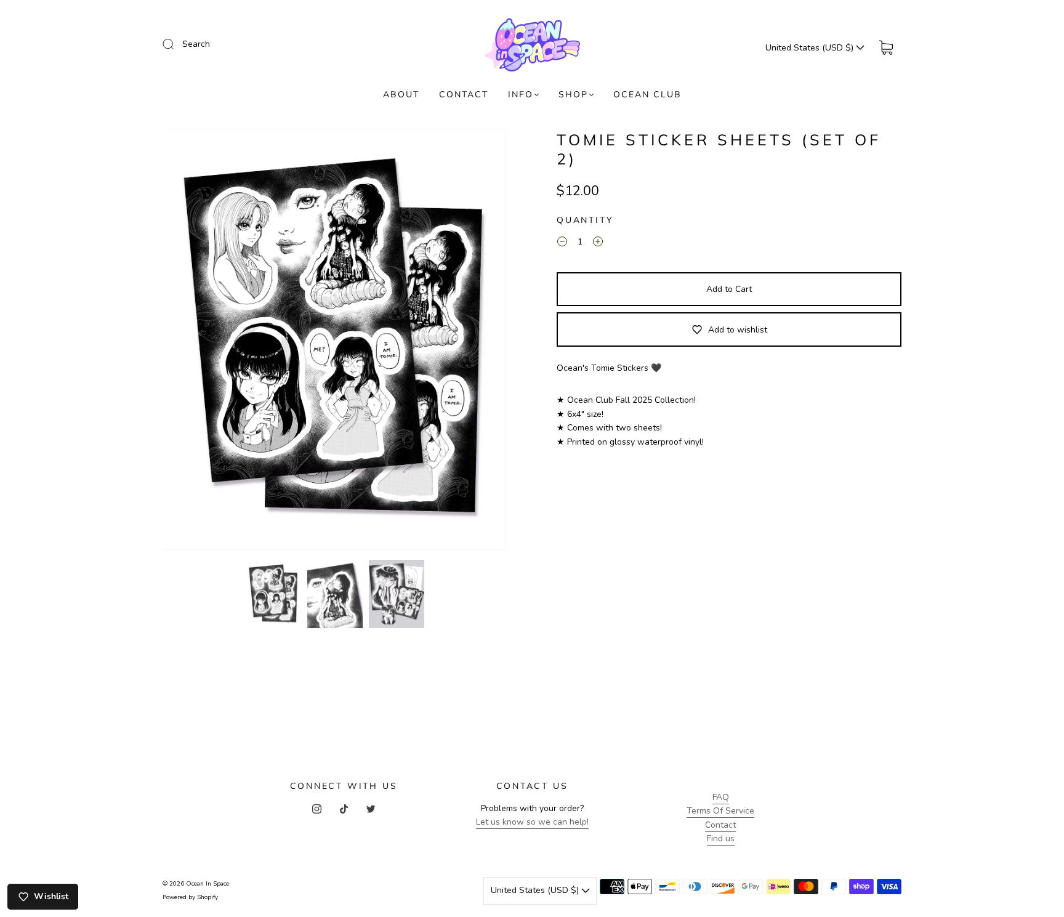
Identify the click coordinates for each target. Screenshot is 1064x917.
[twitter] (370, 809)
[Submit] (176, 43)
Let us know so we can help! (532, 822)
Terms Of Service (720, 811)
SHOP (573, 94)
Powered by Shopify (190, 897)
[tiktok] (343, 809)
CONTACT (463, 94)
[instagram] (316, 809)
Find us (721, 838)
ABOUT (401, 94)
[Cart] (886, 47)
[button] (198, 342)
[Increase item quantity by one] (597, 243)
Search (196, 44)
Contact (720, 825)
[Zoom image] (335, 342)
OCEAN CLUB (647, 94)
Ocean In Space (207, 883)
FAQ (720, 797)
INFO (520, 94)
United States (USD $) (810, 48)
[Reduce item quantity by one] (562, 243)
